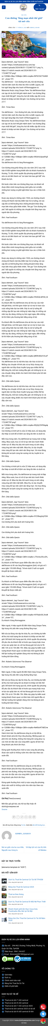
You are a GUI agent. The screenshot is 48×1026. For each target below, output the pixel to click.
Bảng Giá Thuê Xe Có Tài (14, 983)
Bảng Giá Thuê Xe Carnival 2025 (21, 887)
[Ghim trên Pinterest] (30, 817)
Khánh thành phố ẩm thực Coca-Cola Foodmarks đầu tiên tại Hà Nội (23, 910)
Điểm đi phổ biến (11, 986)
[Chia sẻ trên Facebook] (18, 817)
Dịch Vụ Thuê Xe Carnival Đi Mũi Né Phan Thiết (27, 902)
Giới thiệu (8, 975)
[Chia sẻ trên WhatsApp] (14, 817)
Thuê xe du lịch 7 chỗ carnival (17, 1000)
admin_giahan (35, 27)
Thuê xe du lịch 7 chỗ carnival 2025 (19, 1006)
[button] (4, 7)
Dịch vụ (8, 977)
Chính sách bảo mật (13, 980)
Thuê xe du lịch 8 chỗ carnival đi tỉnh (19, 1011)
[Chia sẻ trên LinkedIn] (34, 817)
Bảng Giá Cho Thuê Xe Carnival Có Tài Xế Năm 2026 (26, 919)
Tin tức (24, 15)
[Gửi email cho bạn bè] (26, 817)
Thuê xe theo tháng (16, 894)
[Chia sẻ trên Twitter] (22, 817)
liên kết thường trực (39, 825)
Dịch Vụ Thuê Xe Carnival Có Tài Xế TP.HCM (25, 880)
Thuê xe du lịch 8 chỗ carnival (16, 1003)
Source (4, 809)
